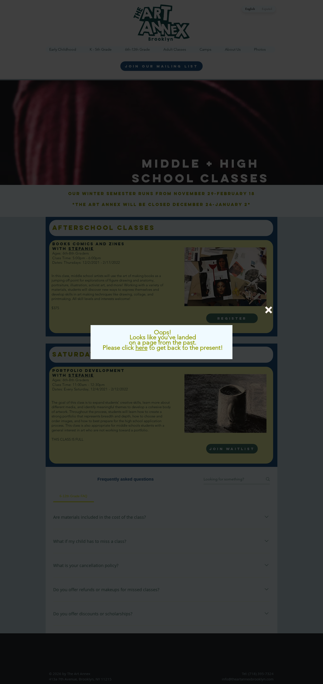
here (141, 347)
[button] (268, 309)
